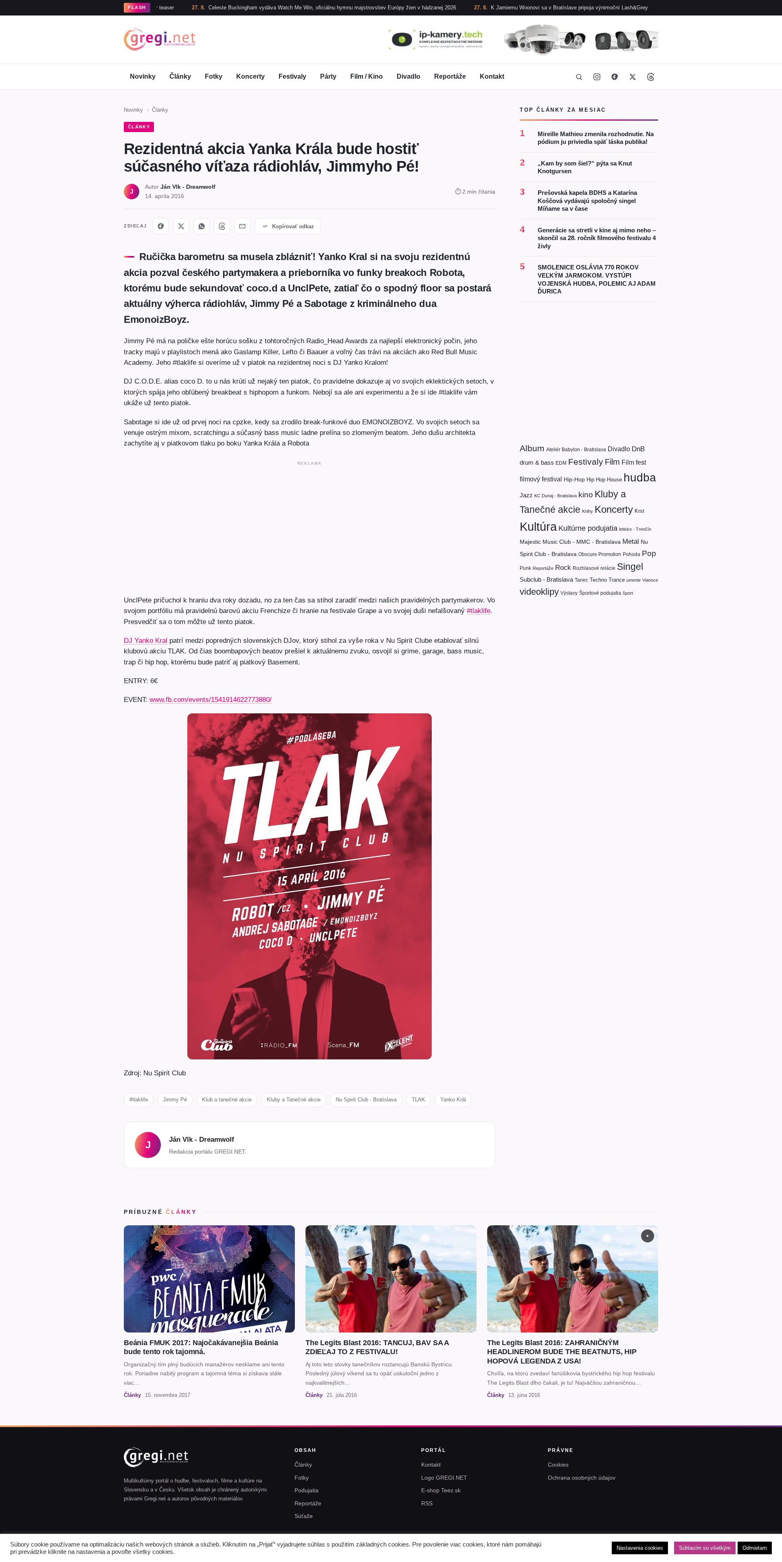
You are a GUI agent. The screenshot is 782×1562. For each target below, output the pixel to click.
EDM (561, 463)
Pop (649, 553)
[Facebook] (614, 76)
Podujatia (306, 1490)
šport (628, 593)
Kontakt (492, 76)
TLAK (418, 1099)
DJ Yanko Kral (145, 640)
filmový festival (541, 479)
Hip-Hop (574, 479)
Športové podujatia (600, 593)
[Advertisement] (309, 526)
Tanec (581, 580)
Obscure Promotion (599, 554)
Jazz (526, 495)
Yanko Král (453, 1099)
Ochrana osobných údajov (581, 1477)
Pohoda (631, 554)
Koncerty (250, 76)
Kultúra (538, 526)
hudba (640, 477)
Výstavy (569, 593)
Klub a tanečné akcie (227, 1099)
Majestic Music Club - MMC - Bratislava (570, 541)
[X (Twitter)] (632, 76)
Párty (328, 76)
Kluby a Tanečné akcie (294, 1099)
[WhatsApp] (201, 226)
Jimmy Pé (175, 1099)
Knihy (587, 511)
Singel (630, 567)
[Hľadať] (578, 76)
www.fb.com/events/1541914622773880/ (210, 699)
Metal (630, 541)
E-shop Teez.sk (441, 1490)
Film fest (634, 462)
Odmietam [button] (754, 1548)
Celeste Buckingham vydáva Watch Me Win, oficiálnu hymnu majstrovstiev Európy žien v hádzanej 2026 (279, 7)
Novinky (143, 76)
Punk (525, 568)
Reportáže (450, 76)
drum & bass (537, 462)
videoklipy (539, 592)
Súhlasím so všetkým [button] (705, 1548)
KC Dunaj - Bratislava (555, 495)
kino (585, 494)
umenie (633, 580)
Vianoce (650, 580)
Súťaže (303, 1516)
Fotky (213, 76)
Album (532, 448)
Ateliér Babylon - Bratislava (576, 449)
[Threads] (650, 76)
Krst (639, 511)
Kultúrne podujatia (587, 528)
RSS (427, 1503)
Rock (563, 567)
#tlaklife (478, 610)
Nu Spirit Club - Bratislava (366, 1099)
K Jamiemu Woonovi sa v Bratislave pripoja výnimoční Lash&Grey (516, 7)
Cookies (558, 1464)
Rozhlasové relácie (594, 568)
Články (180, 76)
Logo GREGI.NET (444, 1477)
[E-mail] (242, 226)
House (614, 480)
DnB (638, 449)
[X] (181, 226)
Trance (616, 580)
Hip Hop (595, 480)
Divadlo (408, 76)
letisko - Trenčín (635, 529)
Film (612, 461)
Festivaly (292, 76)
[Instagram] (596, 76)
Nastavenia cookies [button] (640, 1548)
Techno (598, 580)
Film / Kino (366, 76)
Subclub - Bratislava (546, 579)
